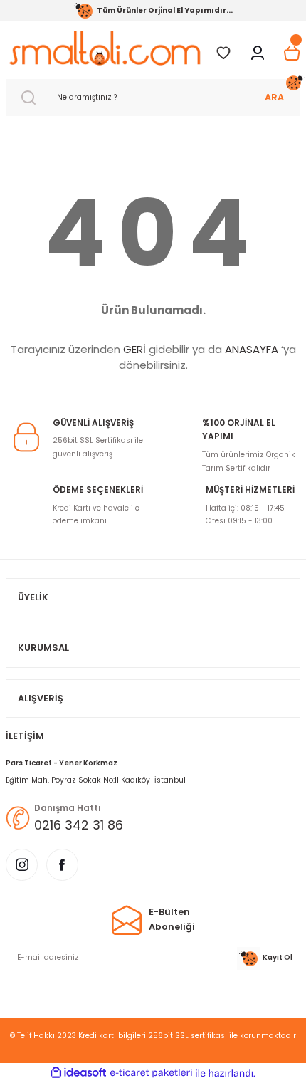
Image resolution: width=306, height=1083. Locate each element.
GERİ (134, 349)
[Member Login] (257, 53)
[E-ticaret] (151, 1072)
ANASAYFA (251, 349)
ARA (274, 97)
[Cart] (291, 53)
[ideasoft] (78, 1073)
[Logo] (105, 48)
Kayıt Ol (277, 957)
